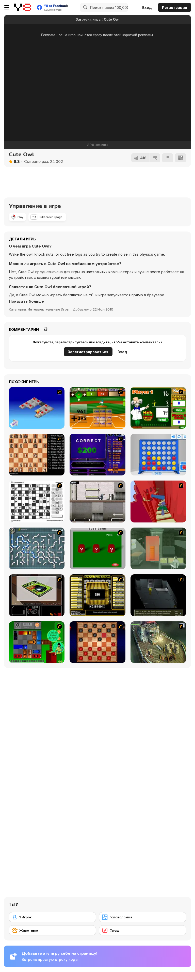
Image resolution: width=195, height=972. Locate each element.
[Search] (84, 7)
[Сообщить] (167, 157)
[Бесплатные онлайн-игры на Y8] (22, 7)
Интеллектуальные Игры (48, 309)
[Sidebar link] (7, 7)
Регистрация (174, 7)
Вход (147, 7)
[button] (26, 301)
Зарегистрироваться (88, 352)
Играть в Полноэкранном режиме (97, 117)
